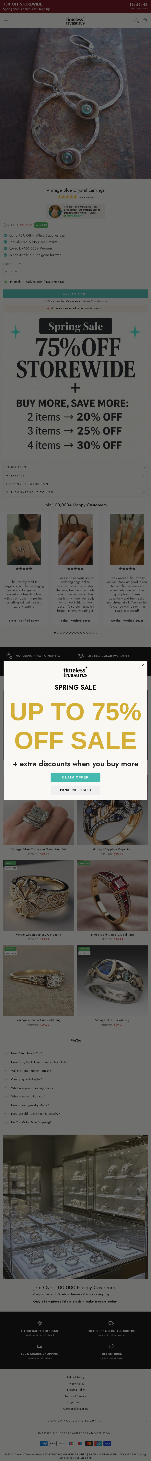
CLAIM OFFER (75, 777)
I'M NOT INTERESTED (75, 790)
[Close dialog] (143, 664)
